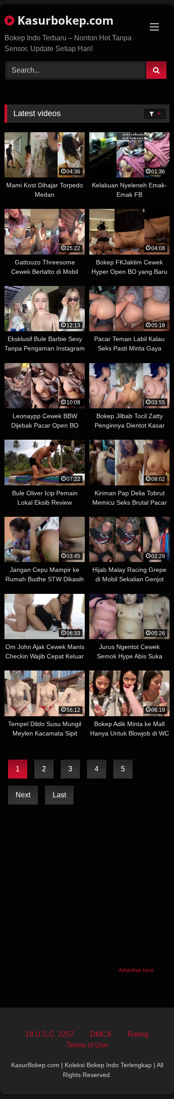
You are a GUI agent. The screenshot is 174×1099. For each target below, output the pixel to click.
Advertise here (136, 970)
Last (59, 795)
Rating (138, 1034)
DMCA (101, 1034)
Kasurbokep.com (64, 20)
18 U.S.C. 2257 (49, 1034)
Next (23, 795)
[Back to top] (146, 1072)
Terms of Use (87, 1045)
